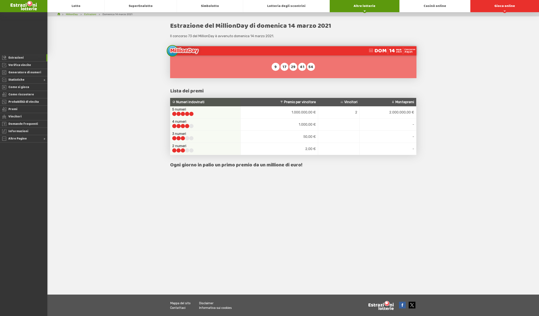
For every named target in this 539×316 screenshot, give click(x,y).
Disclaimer (206, 303)
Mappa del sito (180, 303)
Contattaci (177, 308)
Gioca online (504, 6)
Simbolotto (210, 6)
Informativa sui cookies (215, 308)
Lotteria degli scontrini (286, 6)
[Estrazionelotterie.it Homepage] (24, 9)
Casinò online (435, 6)
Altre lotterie (364, 6)
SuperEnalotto (141, 6)
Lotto (76, 6)
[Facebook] (403, 307)
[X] (412, 307)
